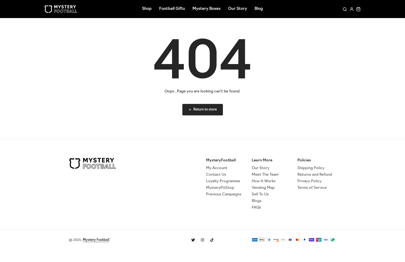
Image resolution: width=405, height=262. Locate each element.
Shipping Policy (310, 168)
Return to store (205, 109)
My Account (216, 168)
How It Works (264, 181)
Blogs (257, 201)
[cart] (358, 9)
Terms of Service (312, 188)
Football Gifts (172, 9)
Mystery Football (96, 240)
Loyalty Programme (223, 181)
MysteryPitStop (220, 188)
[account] (351, 9)
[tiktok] (212, 240)
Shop (147, 9)
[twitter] (193, 240)
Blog (259, 9)
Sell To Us (260, 194)
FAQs (256, 207)
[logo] (60, 9)
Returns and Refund (314, 175)
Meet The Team (265, 175)
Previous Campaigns (223, 194)
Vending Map (263, 188)
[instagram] (202, 240)
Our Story (237, 9)
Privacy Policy (309, 181)
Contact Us (216, 175)
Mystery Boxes (206, 9)
